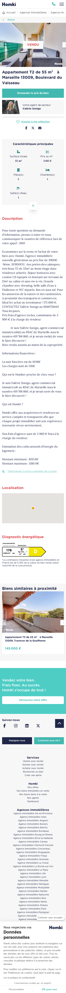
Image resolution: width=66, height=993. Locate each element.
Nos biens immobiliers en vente (33, 791)
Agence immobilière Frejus (33, 856)
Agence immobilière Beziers (33, 824)
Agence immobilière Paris (33, 909)
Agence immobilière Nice (33, 898)
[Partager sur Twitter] (33, 128)
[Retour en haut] (59, 723)
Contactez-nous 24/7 (49, 741)
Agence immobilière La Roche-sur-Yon (33, 866)
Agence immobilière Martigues (33, 884)
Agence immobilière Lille (33, 874)
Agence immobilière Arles (33, 817)
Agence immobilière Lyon (33, 877)
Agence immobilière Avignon (33, 821)
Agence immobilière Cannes (33, 842)
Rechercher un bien (33, 772)
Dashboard (33, 802)
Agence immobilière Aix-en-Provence (33, 814)
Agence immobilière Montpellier (33, 888)
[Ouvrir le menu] (61, 4)
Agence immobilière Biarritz (33, 828)
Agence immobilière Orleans (33, 905)
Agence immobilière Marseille (33, 881)
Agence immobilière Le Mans (33, 870)
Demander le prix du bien (33, 93)
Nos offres (33, 787)
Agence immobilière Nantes (33, 891)
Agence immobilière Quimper (33, 916)
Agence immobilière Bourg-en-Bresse (33, 835)
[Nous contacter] (40, 128)
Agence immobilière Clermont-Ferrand (33, 845)
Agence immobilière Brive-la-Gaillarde (33, 838)
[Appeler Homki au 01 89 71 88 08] (54, 4)
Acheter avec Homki (33, 768)
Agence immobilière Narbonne (33, 895)
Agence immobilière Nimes (33, 902)
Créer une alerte (33, 775)
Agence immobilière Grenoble (33, 859)
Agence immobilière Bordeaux (33, 831)
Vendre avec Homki (33, 761)
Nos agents (33, 798)
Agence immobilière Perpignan (33, 912)
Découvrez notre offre (33, 700)
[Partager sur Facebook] (26, 128)
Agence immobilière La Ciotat (33, 863)
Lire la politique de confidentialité (19, 978)
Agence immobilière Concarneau (33, 849)
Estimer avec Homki (33, 765)
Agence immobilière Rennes (33, 919)
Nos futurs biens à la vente (33, 794)
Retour (11, 20)
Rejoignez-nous (17, 741)
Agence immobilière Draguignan (33, 852)
